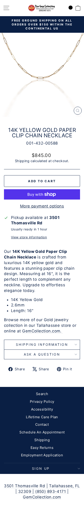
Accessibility (42, 409)
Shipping (22, 161)
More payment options (42, 206)
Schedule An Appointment (42, 432)
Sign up (41, 468)
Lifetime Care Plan (42, 417)
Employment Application (42, 455)
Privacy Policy (42, 401)
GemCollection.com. (42, 331)
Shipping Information (42, 344)
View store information (29, 237)
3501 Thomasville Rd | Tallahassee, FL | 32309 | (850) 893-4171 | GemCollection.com (42, 491)
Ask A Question (42, 354)
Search (42, 394)
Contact (42, 424)
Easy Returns (42, 447)
